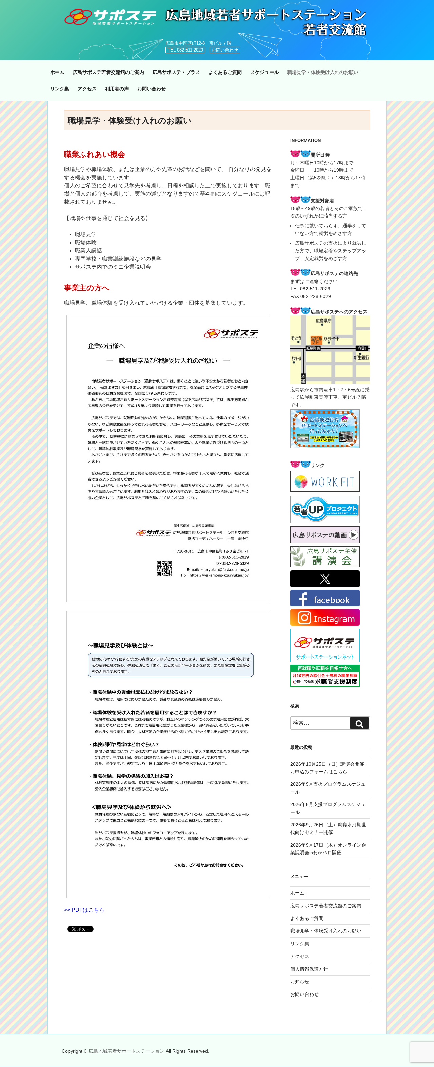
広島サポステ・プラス (176, 72)
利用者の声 (117, 88)
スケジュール (264, 72)
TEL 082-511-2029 (185, 50)
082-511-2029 (315, 288)
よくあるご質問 (225, 72)
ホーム (57, 72)
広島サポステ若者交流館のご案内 (108, 72)
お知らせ (299, 981)
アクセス (87, 88)
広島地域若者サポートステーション (127, 1051)
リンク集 (59, 88)
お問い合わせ (225, 50)
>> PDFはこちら (84, 910)
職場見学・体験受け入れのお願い (322, 72)
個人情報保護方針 (309, 969)
